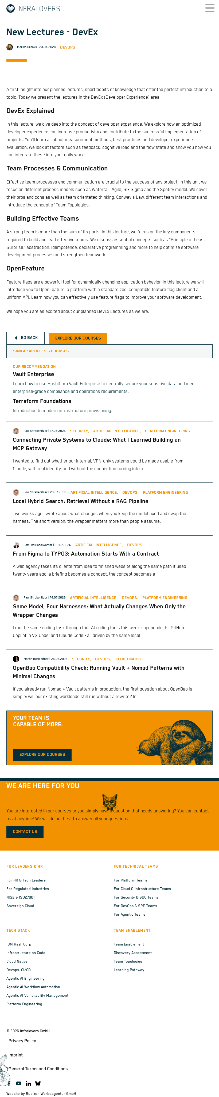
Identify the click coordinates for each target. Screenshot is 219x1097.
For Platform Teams (130, 880)
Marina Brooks (27, 47)
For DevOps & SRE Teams (135, 906)
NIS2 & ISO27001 (20, 897)
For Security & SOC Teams (136, 897)
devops (67, 47)
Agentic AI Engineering (25, 978)
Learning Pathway (129, 970)
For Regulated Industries (27, 889)
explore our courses (78, 338)
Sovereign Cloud (20, 906)
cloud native (129, 659)
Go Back (29, 338)
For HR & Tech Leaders (26, 880)
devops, (130, 492)
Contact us (25, 831)
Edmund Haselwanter (38, 545)
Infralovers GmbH (35, 1031)
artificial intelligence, (117, 431)
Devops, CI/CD (18, 970)
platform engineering (167, 431)
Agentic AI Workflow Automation (33, 987)
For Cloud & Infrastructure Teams (142, 889)
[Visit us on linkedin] (28, 1084)
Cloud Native (17, 961)
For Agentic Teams (129, 914)
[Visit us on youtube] (18, 1084)
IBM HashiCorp (18, 944)
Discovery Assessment (133, 953)
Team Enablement (129, 944)
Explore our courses (42, 754)
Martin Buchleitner (36, 659)
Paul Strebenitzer (36, 431)
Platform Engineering (24, 1004)
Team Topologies (128, 961)
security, (79, 431)
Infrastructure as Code (25, 953)
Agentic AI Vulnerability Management (37, 996)
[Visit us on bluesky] (38, 1084)
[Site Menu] (206, 8)
